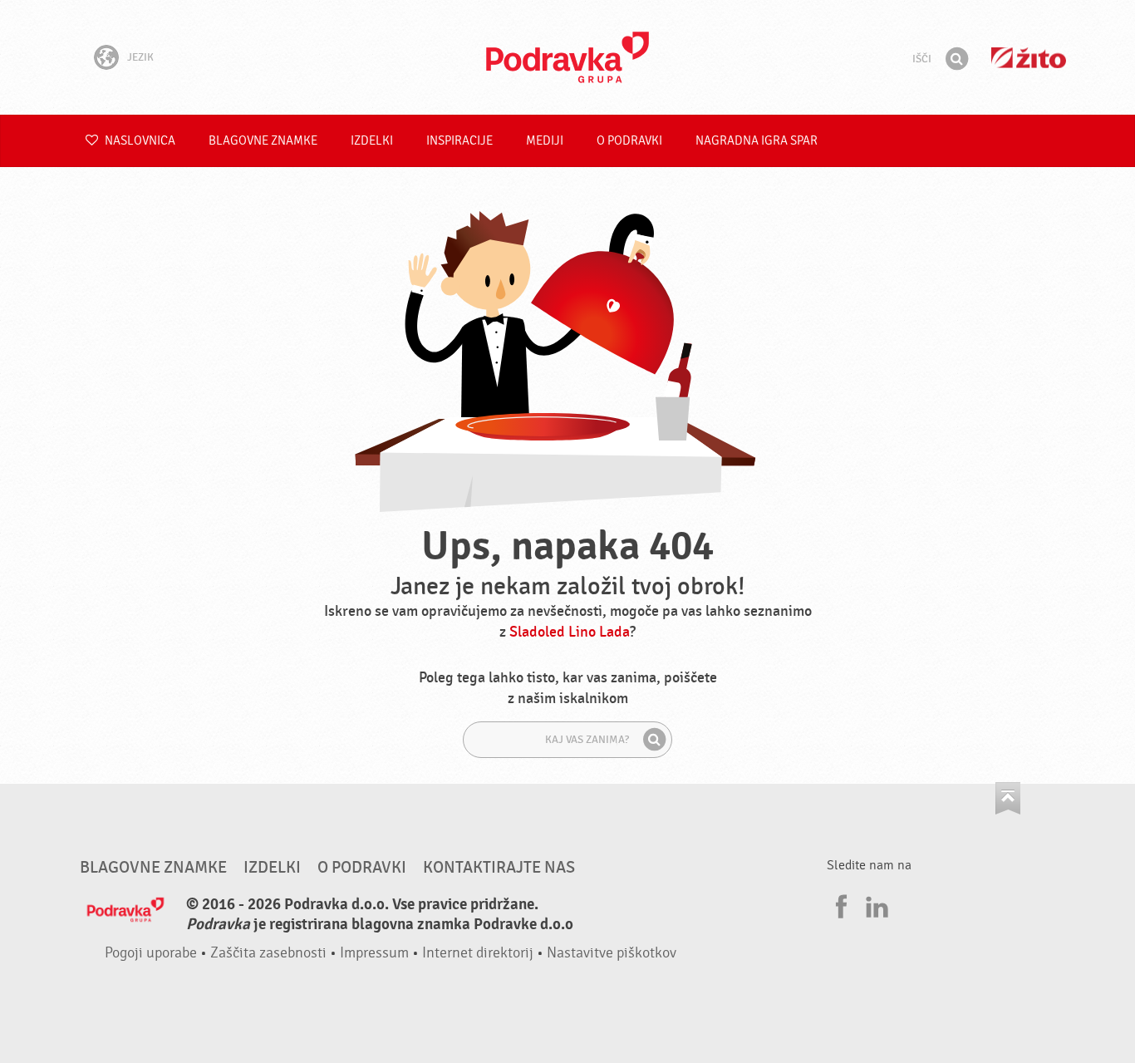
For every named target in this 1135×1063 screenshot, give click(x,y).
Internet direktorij (477, 953)
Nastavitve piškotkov (611, 953)
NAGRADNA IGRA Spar (756, 141)
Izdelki (372, 141)
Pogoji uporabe (151, 953)
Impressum (374, 953)
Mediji (544, 141)
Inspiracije (459, 141)
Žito (1028, 57)
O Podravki (629, 141)
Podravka (567, 57)
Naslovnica (138, 141)
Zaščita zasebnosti (268, 953)
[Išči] (956, 59)
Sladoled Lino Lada (569, 632)
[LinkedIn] (874, 904)
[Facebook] (839, 904)
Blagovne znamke (263, 141)
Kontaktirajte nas (499, 868)
